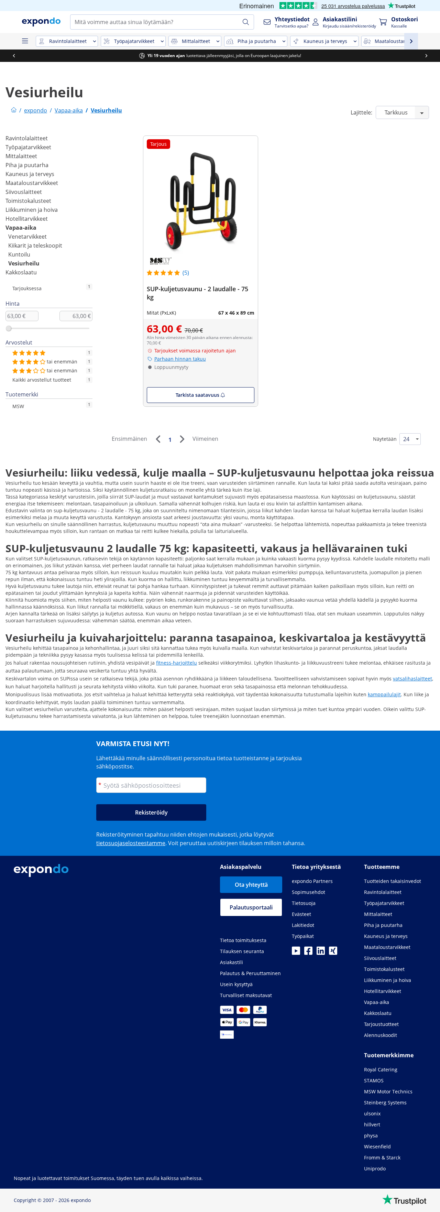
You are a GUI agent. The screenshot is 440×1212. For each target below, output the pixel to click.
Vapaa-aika (21, 227)
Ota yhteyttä (251, 884)
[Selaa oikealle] (426, 55)
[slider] (8, 328)
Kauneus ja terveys (30, 174)
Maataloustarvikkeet (32, 183)
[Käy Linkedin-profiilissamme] (321, 953)
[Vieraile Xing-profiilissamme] (333, 953)
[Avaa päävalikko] (25, 41)
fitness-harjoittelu (176, 662)
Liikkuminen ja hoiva (32, 210)
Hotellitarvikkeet (27, 218)
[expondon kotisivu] (13, 110)
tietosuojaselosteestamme (130, 843)
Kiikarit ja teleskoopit (35, 245)
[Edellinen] (158, 439)
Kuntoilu (19, 254)
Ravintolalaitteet (27, 138)
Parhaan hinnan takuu (180, 359)
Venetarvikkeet (27, 236)
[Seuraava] (182, 439)
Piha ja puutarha (27, 165)
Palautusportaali (251, 907)
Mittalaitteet (21, 156)
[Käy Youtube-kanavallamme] (296, 953)
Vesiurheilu (24, 263)
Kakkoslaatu (21, 272)
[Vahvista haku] (246, 22)
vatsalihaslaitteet (412, 678)
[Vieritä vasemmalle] (13, 55)
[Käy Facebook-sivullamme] (308, 953)
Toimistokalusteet (28, 201)
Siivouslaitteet (24, 192)
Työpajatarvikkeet (28, 147)
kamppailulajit (384, 694)
